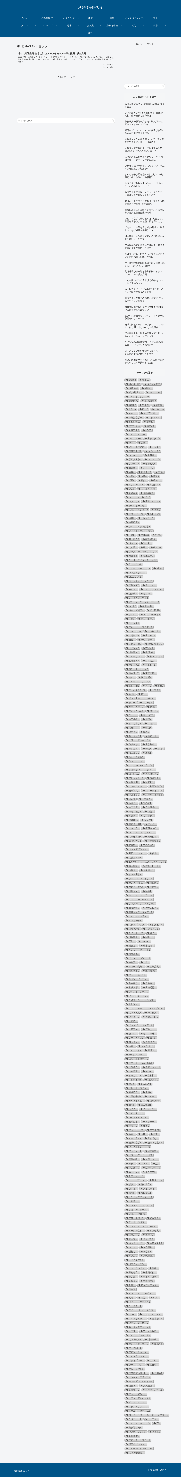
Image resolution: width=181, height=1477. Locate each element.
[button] (113, 120)
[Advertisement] (66, 96)
